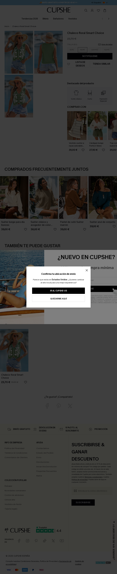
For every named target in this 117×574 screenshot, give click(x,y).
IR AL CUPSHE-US (58, 290)
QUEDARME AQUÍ (58, 298)
